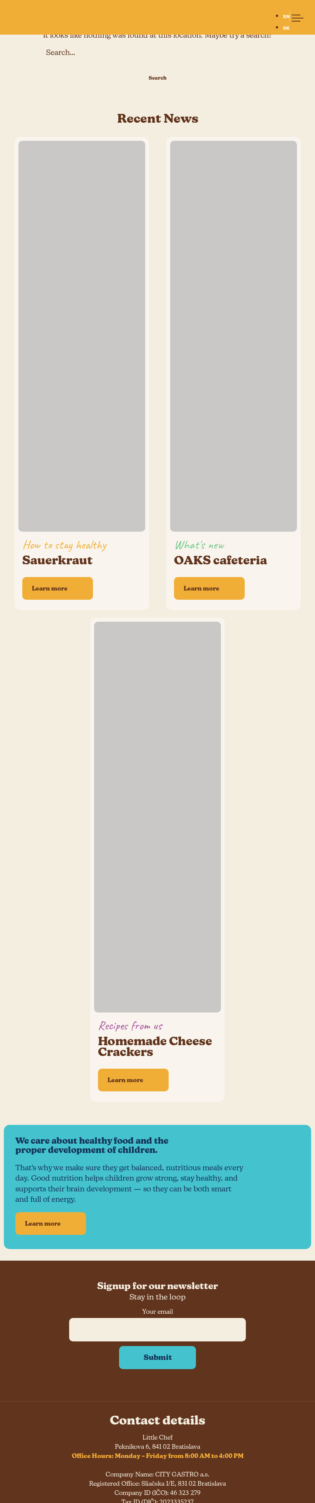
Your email (157, 1311)
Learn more (43, 1223)
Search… (60, 52)
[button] (293, 16)
